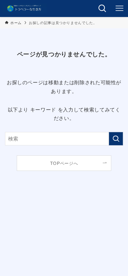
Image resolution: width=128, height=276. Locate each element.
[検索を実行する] (116, 138)
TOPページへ (64, 163)
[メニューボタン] (119, 8)
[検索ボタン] (102, 8)
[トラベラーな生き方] (24, 8)
